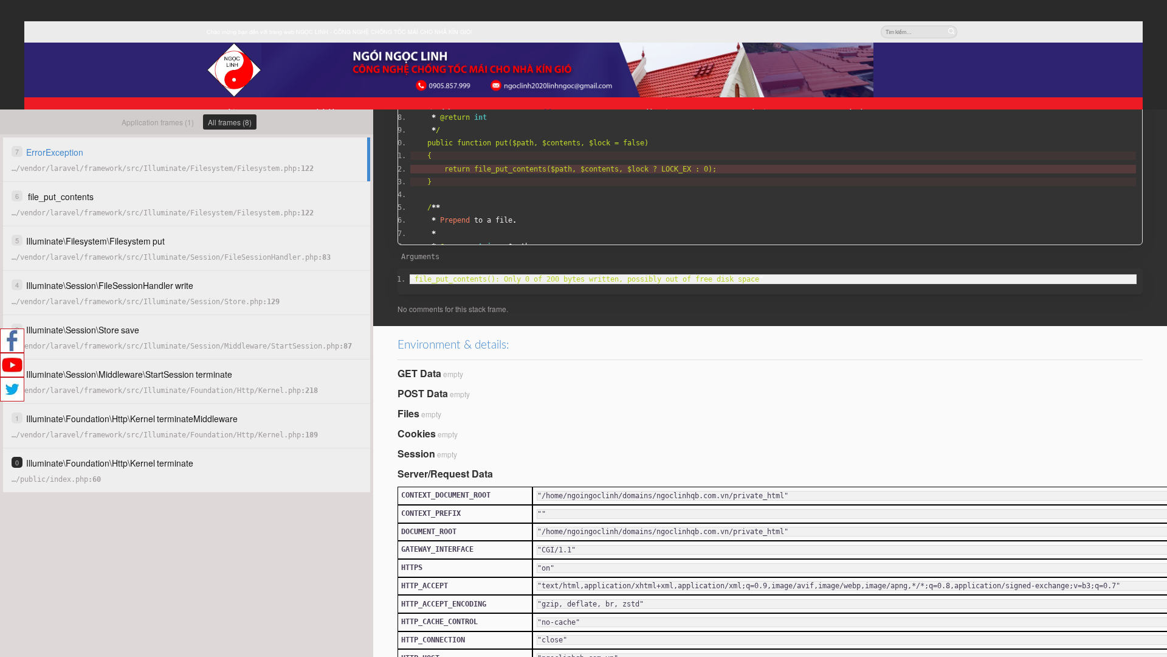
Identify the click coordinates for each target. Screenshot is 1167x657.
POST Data (423, 393)
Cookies (417, 433)
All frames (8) (230, 122)
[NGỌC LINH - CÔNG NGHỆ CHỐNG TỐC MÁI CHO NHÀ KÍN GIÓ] (234, 70)
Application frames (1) (158, 122)
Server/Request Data (445, 474)
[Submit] (951, 32)
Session (416, 454)
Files (408, 413)
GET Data (419, 373)
